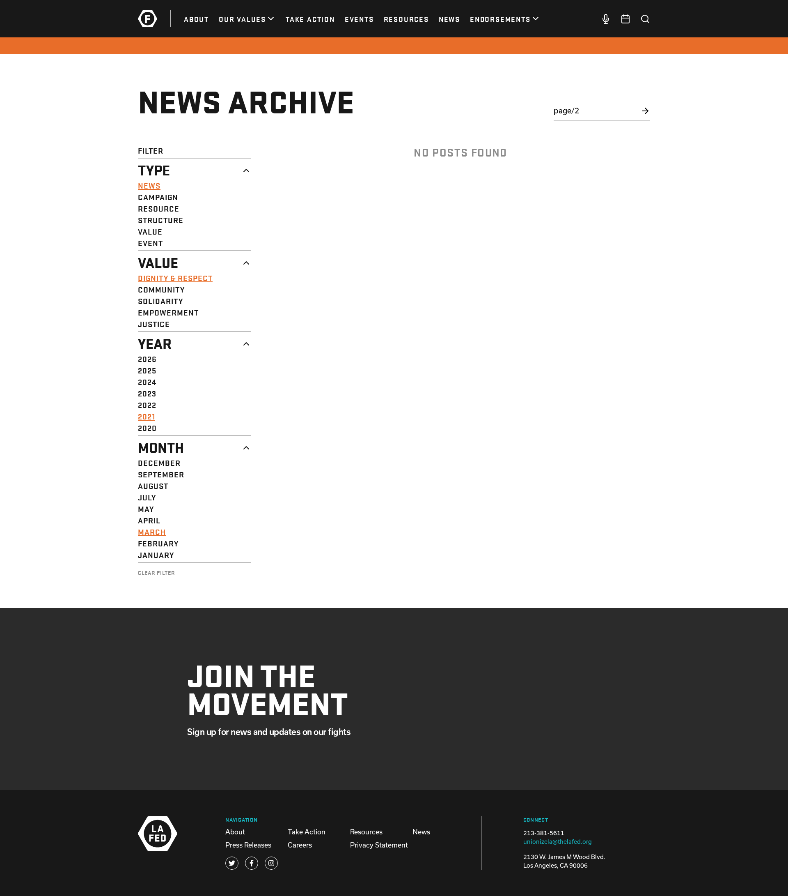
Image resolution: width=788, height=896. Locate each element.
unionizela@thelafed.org (557, 841)
